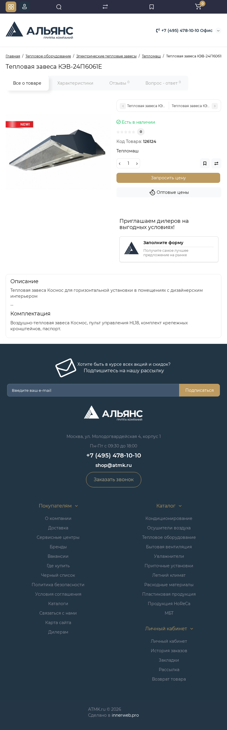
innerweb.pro (125, 715)
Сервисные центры (58, 537)
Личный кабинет (169, 641)
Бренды (58, 546)
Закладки (169, 660)
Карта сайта (58, 622)
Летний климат (169, 575)
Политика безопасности (58, 584)
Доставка (58, 528)
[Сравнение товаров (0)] (105, 7)
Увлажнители (169, 556)
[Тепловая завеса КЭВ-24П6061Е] (58, 151)
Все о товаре (27, 83)
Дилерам (58, 632)
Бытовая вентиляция (169, 546)
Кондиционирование (168, 518)
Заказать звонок (114, 479)
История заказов (169, 650)
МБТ (169, 613)
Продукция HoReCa (169, 603)
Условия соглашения (58, 594)
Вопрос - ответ (163, 83)
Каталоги (58, 603)
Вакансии (58, 556)
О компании (58, 518)
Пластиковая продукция (169, 594)
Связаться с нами (58, 613)
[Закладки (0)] (151, 7)
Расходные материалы (169, 584)
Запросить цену (168, 178)
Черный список (58, 575)
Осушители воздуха (169, 528)
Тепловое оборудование (169, 537)
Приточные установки (169, 565)
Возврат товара (169, 679)
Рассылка (169, 669)
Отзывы (119, 83)
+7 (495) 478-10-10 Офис (186, 30)
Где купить (58, 565)
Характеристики (75, 83)
